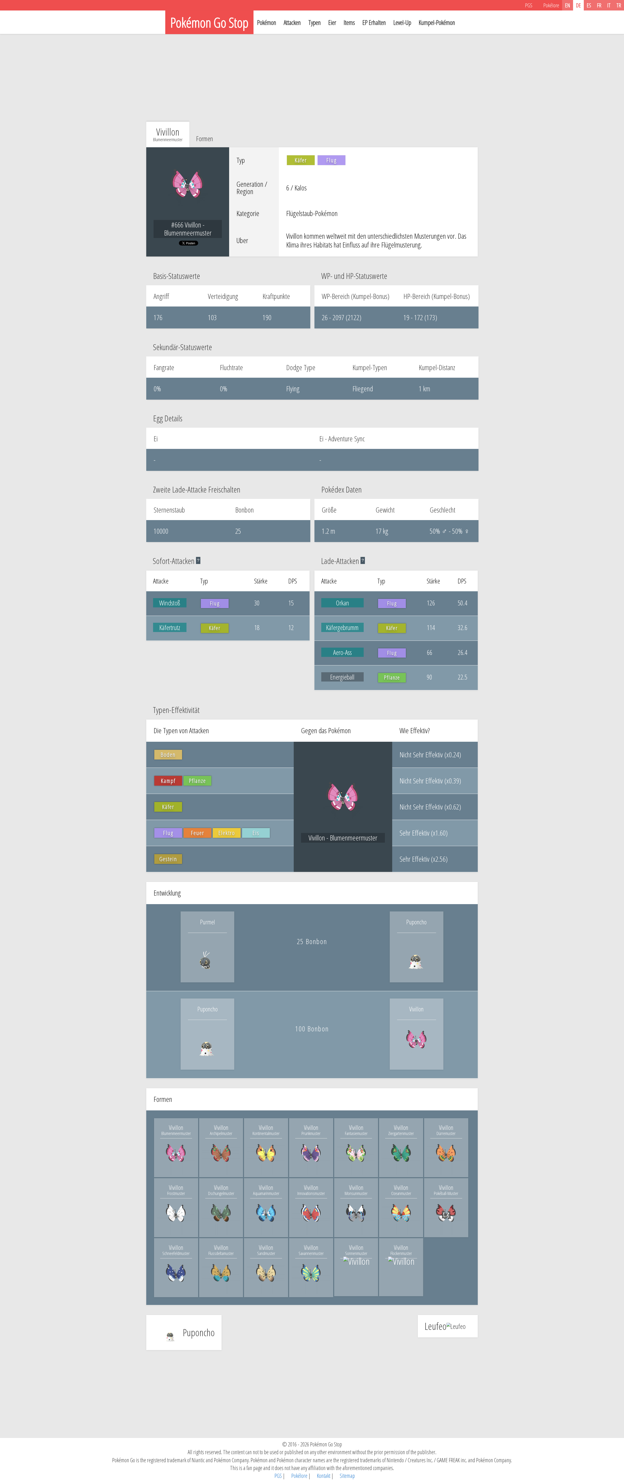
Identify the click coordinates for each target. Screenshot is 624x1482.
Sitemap (347, 1476)
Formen (204, 138)
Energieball (342, 677)
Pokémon (266, 22)
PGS (277, 1476)
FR (599, 5)
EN (567, 5)
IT (609, 5)
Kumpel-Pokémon (437, 22)
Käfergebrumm (342, 627)
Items (349, 22)
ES (589, 5)
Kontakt (323, 1476)
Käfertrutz (169, 627)
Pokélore (298, 1476)
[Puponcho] (416, 972)
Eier (332, 22)
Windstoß (169, 602)
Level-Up (402, 22)
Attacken (292, 22)
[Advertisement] (312, 78)
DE (578, 5)
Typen (314, 22)
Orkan (342, 602)
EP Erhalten (374, 22)
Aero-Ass (342, 652)
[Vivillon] (416, 1059)
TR (618, 5)
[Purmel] (207, 972)
